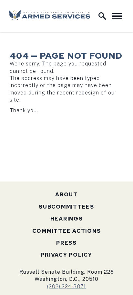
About (66, 194)
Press (66, 243)
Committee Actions (66, 231)
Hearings (66, 218)
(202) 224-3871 (66, 286)
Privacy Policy (66, 254)
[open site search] (102, 16)
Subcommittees (66, 206)
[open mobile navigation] (116, 16)
